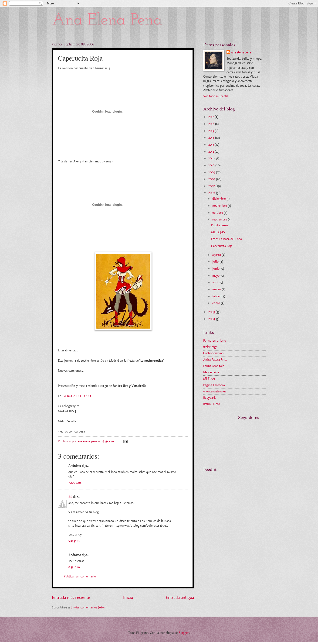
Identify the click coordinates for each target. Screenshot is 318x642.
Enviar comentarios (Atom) (89, 607)
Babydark (209, 398)
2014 (211, 138)
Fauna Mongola (213, 366)
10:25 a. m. (74, 482)
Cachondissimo (213, 353)
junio (216, 269)
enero (216, 303)
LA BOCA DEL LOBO (76, 396)
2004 (212, 319)
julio (216, 262)
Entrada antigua (180, 597)
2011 (211, 158)
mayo (216, 276)
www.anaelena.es (214, 391)
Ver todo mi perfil (215, 96)
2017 (211, 117)
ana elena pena (241, 52)
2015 (211, 131)
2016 (211, 124)
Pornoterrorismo (214, 341)
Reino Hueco (211, 404)
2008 (212, 179)
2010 (211, 165)
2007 (212, 186)
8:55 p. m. (74, 567)
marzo (217, 289)
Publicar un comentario (80, 576)
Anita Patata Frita (215, 360)
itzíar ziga (210, 347)
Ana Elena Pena (107, 20)
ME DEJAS (218, 232)
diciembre (219, 199)
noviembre (220, 206)
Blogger (184, 633)
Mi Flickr (209, 379)
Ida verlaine (211, 372)
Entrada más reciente (71, 597)
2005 (212, 312)
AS (70, 497)
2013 (211, 145)
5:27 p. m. (74, 540)
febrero (217, 296)
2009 (212, 172)
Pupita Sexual (220, 225)
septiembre (220, 219)
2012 (211, 152)
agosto (217, 255)
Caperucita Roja (221, 246)
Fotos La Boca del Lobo (226, 239)
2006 (212, 193)
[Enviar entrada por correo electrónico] (125, 441)
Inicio (128, 597)
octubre (218, 213)
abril (216, 282)
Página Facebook (214, 385)
